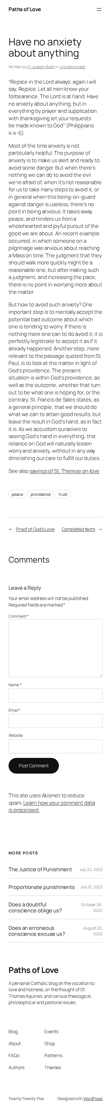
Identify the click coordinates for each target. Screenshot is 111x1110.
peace (17, 494)
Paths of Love (25, 9)
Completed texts (78, 529)
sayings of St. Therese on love (64, 470)
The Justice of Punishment (40, 869)
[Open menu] (99, 9)
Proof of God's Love (35, 529)
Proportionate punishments (42, 887)
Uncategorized (72, 66)
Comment (19, 616)
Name (15, 684)
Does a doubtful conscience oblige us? (35, 907)
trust (63, 494)
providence (41, 494)
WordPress (92, 1098)
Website (16, 735)
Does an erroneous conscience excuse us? (37, 931)
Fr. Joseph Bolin (41, 66)
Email (14, 710)
